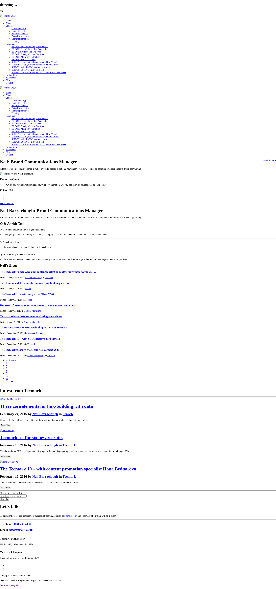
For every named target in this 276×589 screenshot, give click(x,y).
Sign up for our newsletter (12, 493)
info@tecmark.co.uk (21, 529)
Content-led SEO (19, 31)
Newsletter (11, 77)
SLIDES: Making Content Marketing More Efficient (35, 64)
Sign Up (4, 499)
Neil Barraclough (45, 414)
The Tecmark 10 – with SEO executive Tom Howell (30, 338)
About (9, 23)
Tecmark (49, 277)
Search (28, 288)
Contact (9, 83)
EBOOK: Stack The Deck (24, 59)
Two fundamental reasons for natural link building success (34, 283)
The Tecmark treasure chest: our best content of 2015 (31, 349)
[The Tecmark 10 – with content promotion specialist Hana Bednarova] (9, 462)
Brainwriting (11, 75)
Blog (8, 80)
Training (15, 41)
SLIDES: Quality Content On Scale (28, 70)
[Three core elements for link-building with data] (12, 399)
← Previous (11, 360)
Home (8, 20)
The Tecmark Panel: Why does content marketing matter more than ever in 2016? (48, 271)
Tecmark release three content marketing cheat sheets (31, 316)
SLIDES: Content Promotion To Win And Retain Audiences (39, 72)
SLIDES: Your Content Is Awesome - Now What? (34, 62)
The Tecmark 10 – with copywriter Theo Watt (27, 294)
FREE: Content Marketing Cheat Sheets (30, 46)
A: (1, 234)
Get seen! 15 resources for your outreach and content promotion (37, 305)
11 (7, 378)
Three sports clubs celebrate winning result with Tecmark (33, 327)
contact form (71, 516)
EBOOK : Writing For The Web (26, 51)
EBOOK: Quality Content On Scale (28, 54)
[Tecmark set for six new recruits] (7, 430)
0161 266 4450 (22, 524)
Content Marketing (33, 277)
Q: (1, 229)
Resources (10, 44)
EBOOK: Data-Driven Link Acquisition (30, 49)
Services (9, 26)
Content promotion (20, 39)
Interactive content (20, 33)
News (30, 333)
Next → (9, 381)
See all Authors (269, 160)
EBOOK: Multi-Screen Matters (26, 57)
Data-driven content (20, 36)
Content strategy (19, 28)
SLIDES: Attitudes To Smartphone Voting (31, 67)
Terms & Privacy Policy (11, 585)
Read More (5, 425)
